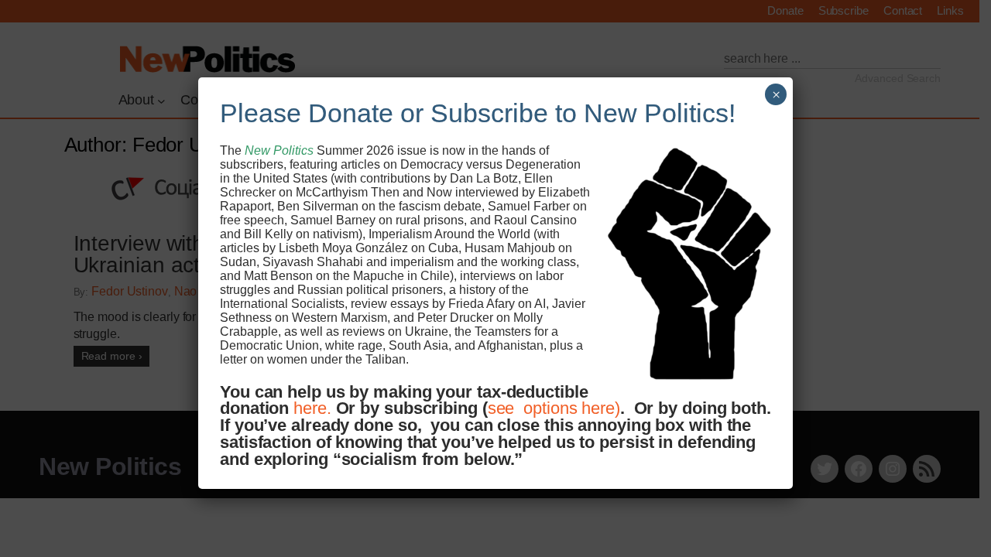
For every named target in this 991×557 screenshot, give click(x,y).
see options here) (554, 408)
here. (312, 408)
